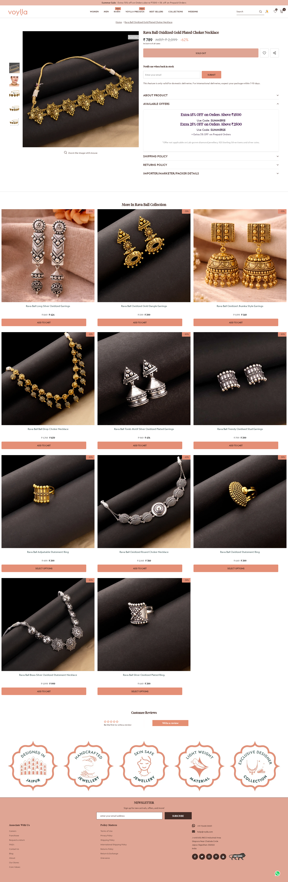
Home (119, 22)
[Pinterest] (216, 857)
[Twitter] (202, 857)
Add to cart (44, 322)
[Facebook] (195, 857)
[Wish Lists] (264, 52)
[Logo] (18, 12)
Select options (43, 568)
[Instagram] (209, 857)
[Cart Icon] (281, 11)
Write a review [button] (170, 723)
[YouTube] (223, 857)
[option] (144, 2)
